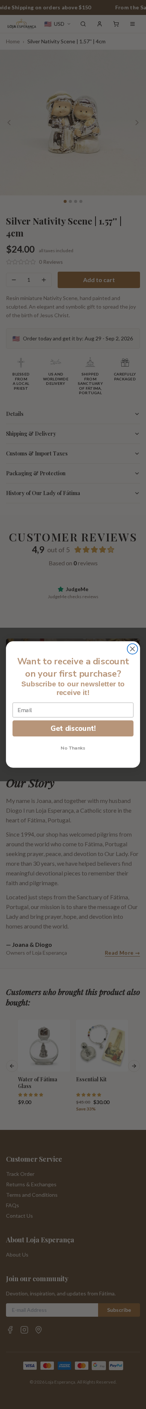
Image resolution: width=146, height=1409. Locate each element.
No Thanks (73, 748)
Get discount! (73, 728)
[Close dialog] (132, 649)
